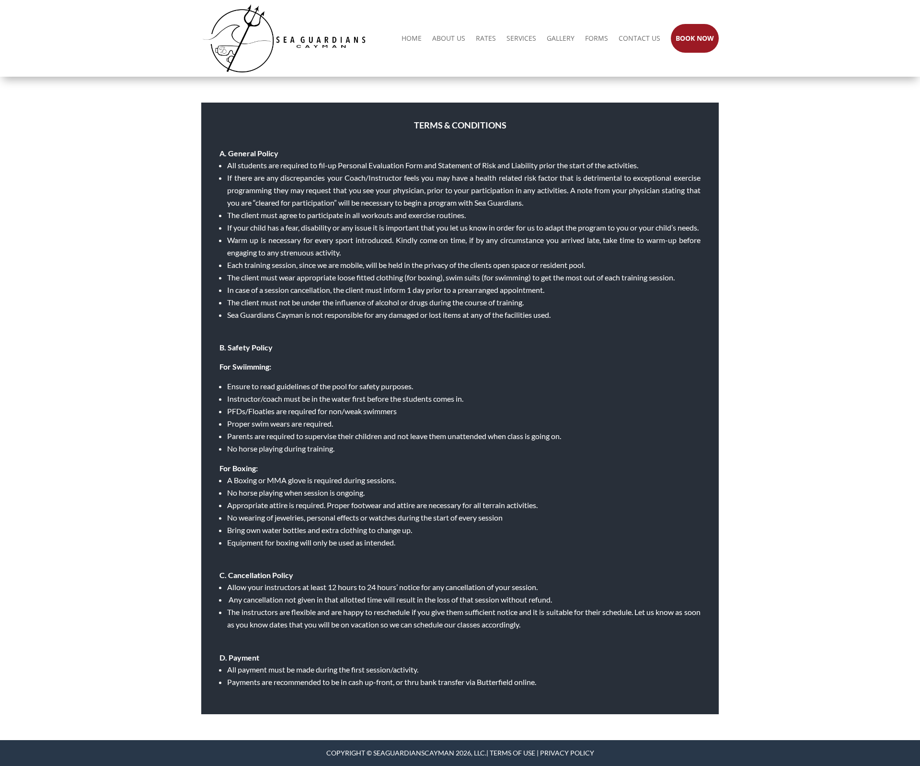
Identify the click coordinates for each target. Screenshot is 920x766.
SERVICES (521, 38)
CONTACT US (639, 38)
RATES (486, 38)
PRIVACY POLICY (567, 753)
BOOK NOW (695, 38)
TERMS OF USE (512, 753)
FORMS (596, 38)
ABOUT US (448, 38)
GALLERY (561, 38)
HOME (412, 38)
